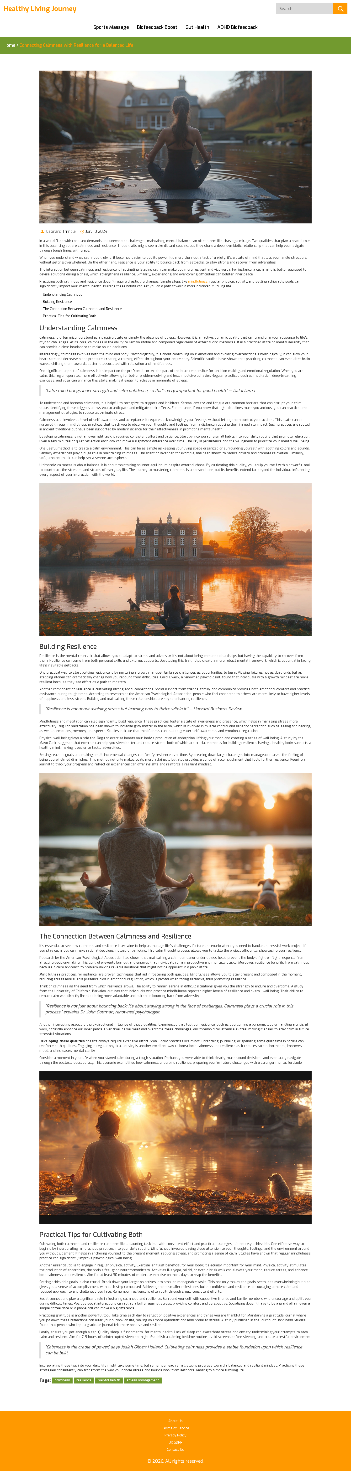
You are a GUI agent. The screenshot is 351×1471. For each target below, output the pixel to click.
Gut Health (197, 27)
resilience (83, 1380)
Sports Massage (111, 27)
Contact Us (175, 1449)
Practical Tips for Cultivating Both (69, 316)
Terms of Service (175, 1428)
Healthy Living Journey (40, 8)
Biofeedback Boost (157, 27)
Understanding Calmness (62, 294)
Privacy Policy (175, 1435)
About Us (175, 1421)
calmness (62, 1380)
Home (9, 45)
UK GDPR (175, 1442)
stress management (143, 1380)
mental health (109, 1380)
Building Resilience (57, 301)
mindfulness (198, 281)
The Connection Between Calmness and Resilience (82, 309)
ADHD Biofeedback (237, 27)
